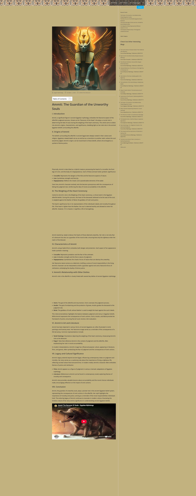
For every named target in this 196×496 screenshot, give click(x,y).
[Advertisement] (84, 15)
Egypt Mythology (58, 92)
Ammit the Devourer (85, 92)
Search (140, 7)
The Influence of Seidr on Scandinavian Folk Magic (132, 114)
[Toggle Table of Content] (69, 98)
